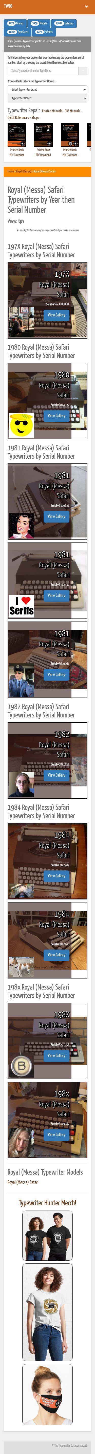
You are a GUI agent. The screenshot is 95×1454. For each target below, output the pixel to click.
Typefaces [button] (18, 32)
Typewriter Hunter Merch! (47, 1203)
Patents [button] (45, 32)
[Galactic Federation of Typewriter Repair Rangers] (47, 1312)
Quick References (18, 118)
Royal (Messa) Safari (23, 1182)
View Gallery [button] (56, 315)
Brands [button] (16, 23)
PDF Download (17, 155)
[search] (47, 89)
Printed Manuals (52, 111)
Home (11, 171)
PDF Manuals (72, 111)
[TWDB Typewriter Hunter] (47, 1236)
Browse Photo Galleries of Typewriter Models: (31, 81)
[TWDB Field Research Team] (47, 1394)
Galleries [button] (64, 23)
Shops (35, 118)
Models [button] (39, 23)
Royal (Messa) (23, 171)
